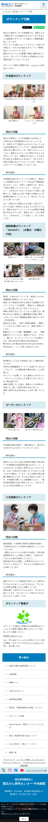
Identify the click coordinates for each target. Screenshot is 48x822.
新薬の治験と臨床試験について (22, 666)
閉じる (24, 819)
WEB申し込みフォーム (12, 636)
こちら (34, 65)
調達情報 (24, 766)
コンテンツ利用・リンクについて (31, 760)
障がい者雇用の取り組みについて (23, 736)
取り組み (16, 11)
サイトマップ (9, 760)
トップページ (6, 11)
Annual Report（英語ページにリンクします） (26, 725)
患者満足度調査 (15, 699)
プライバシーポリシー (33, 643)
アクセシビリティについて (34, 762)
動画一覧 (13, 752)
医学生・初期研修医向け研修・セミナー (26, 708)
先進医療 (13, 674)
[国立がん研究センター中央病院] (14, 5)
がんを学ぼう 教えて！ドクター (23, 744)
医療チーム (13, 682)
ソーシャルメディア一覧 (36, 770)
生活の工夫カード (16, 691)
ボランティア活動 (16, 716)
